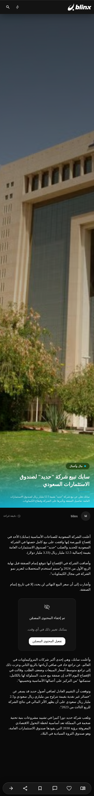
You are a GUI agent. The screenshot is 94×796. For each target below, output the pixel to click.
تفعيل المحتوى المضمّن (47, 641)
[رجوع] (11, 788)
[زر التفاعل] (69, 788)
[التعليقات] (55, 788)
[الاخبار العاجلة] (17, 7)
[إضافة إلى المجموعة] (40, 788)
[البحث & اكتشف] (7, 7)
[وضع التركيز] (83, 788)
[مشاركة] (25, 788)
